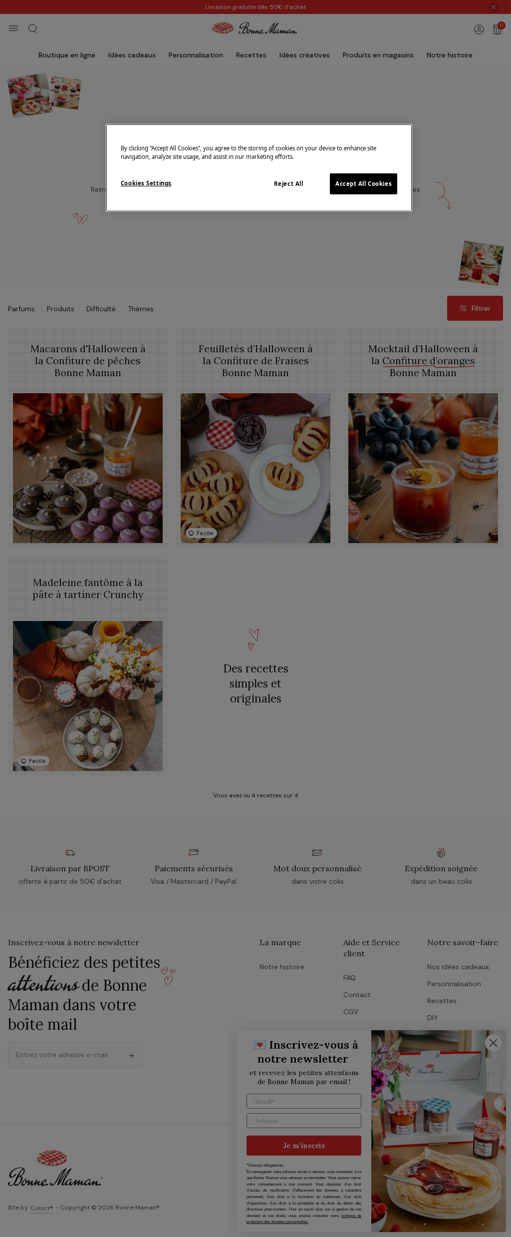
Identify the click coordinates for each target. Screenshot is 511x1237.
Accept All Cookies (363, 183)
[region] (259, 168)
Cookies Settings (146, 183)
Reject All (288, 183)
